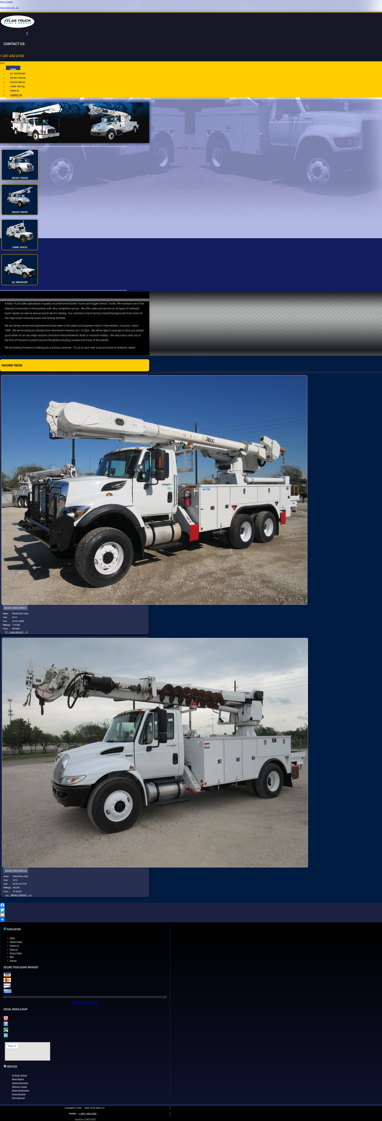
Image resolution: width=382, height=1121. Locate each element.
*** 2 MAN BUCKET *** (16, 632)
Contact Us (14, 945)
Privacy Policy (16, 953)
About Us (14, 949)
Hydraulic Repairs (19, 1075)
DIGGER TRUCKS (17, 82)
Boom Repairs (18, 1079)
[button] (191, 63)
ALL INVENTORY (17, 73)
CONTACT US (16, 95)
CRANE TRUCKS (17, 86)
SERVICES (14, 90)
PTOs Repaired (18, 1098)
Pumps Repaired (19, 1094)
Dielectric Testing (19, 1087)
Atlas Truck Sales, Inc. (9, 8)
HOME (13, 69)
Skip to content (6, 2)
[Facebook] (191, 905)
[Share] (191, 919)
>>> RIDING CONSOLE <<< (18, 895)
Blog (12, 957)
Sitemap (13, 961)
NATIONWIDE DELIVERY (85, 1002)
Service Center (16, 942)
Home (12, 938)
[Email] (191, 914)
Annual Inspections (20, 1083)
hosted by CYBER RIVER (85, 1119)
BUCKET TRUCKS (18, 77)
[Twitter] (191, 910)
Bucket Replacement (20, 1090)
